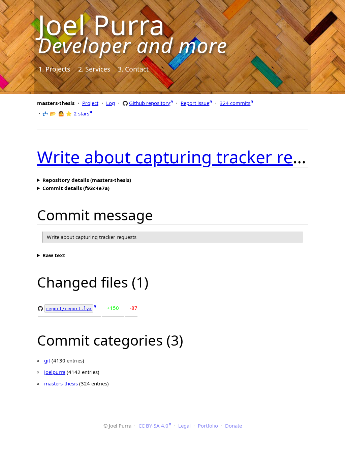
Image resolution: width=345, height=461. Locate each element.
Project (90, 103)
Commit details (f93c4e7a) (75, 188)
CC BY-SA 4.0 (153, 425)
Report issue (195, 103)
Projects (57, 69)
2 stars (81, 113)
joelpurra (54, 372)
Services (97, 69)
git (47, 360)
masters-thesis (61, 383)
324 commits (235, 103)
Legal (184, 425)
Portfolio (208, 425)
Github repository (149, 103)
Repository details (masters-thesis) (86, 180)
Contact (137, 69)
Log (110, 103)
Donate (233, 425)
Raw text (53, 255)
